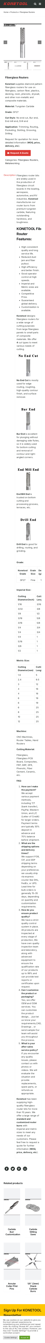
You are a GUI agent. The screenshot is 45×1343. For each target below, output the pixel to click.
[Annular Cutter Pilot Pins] (12, 1261)
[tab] (8, 175)
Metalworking (12, 163)
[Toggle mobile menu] (40, 4)
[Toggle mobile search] (35, 4)
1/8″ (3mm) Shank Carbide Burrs (33, 1287)
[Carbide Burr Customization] (12, 1207)
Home (6, 12)
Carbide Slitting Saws (33, 1232)
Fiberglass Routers (28, 160)
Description (8, 175)
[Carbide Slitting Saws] (33, 1207)
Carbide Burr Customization (13, 1232)
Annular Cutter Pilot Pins (12, 1286)
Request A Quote (19, 153)
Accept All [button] (25, 1337)
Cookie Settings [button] (10, 1337)
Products (14, 12)
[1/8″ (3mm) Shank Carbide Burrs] (33, 1261)
